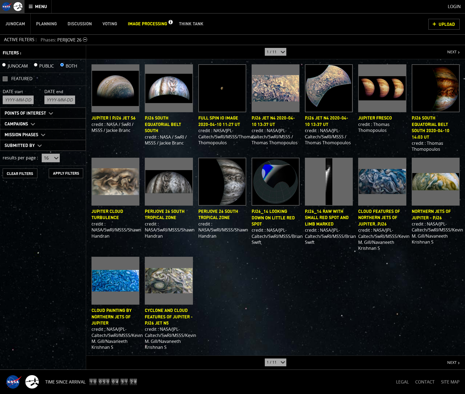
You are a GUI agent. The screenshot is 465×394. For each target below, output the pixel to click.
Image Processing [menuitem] (147, 24)
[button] (170, 23)
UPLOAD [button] (447, 24)
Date (13, 91)
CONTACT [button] (425, 382)
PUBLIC (46, 66)
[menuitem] (38, 6)
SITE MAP (450, 382)
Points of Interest (25, 113)
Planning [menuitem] (46, 24)
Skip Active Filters (3, 25)
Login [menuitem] (454, 6)
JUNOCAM (18, 66)
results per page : (20, 158)
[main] (232, 197)
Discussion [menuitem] (80, 24)
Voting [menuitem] (110, 24)
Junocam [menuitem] (15, 24)
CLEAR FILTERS (20, 174)
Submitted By (20, 145)
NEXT (449, 49)
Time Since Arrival (65, 382)
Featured (22, 79)
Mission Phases (21, 135)
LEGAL (402, 381)
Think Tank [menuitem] (191, 24)
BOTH (71, 66)
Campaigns (16, 124)
